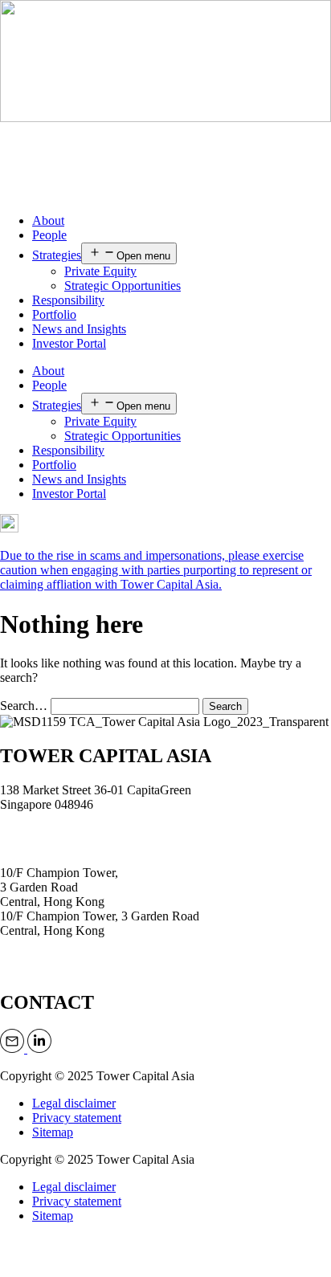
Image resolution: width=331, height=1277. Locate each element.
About (48, 220)
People (49, 235)
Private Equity (100, 271)
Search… (23, 705)
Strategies (56, 255)
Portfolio (54, 314)
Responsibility (68, 300)
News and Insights (79, 329)
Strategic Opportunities (122, 285)
